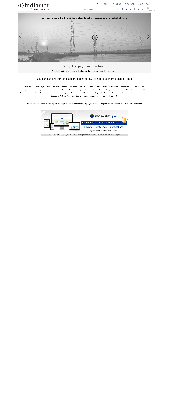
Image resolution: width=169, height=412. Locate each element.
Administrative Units (31, 87)
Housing (134, 90)
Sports (79, 96)
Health (126, 90)
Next (148, 36)
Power (124, 93)
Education (47, 90)
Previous (21, 36)
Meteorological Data (65, 93)
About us (116, 4)
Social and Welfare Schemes (62, 96)
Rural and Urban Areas (138, 93)
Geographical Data (113, 90)
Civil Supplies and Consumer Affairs (93, 87)
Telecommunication (91, 96)
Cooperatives (125, 87)
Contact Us (136, 103)
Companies (113, 87)
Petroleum (116, 93)
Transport (113, 96)
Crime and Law (138, 87)
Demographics (26, 90)
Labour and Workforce (39, 93)
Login (105, 4)
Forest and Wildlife (97, 90)
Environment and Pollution (63, 90)
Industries (143, 90)
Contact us (143, 4)
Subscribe (129, 4)
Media (52, 93)
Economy (38, 90)
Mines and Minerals (83, 93)
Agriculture (45, 87)
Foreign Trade (81, 90)
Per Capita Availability (101, 93)
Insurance (24, 93)
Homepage (80, 103)
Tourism (104, 96)
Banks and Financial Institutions (64, 87)
